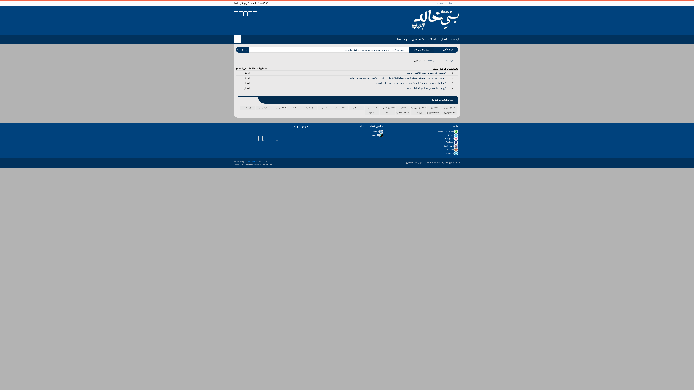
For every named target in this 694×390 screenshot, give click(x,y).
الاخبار (444, 39)
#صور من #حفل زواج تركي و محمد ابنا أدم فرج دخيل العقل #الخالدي (374, 50)
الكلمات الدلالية (433, 60)
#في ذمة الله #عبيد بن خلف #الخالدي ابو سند (426, 73)
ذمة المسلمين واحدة (434, 112)
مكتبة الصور (418, 39)
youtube (450, 149)
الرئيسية (455, 39)
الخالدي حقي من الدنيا (387, 107)
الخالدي (434, 107)
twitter (451, 135)
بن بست (418, 112)
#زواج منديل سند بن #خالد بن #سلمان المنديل (426, 88)
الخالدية (403, 107)
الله (294, 107)
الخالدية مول (449, 107)
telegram (450, 153)
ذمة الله (247, 107)
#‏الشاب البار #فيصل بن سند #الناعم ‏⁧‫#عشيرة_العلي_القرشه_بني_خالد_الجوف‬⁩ (411, 83)
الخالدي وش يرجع (418, 107)
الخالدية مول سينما (372, 107)
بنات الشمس (310, 107)
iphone (376, 131)
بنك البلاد (372, 112)
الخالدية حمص (341, 107)
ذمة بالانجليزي (450, 112)
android (375, 135)
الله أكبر (325, 107)
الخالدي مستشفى (278, 107)
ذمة (387, 112)
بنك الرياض (263, 107)
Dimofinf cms (251, 161)
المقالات (432, 39)
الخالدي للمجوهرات (403, 112)
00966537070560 (446, 131)
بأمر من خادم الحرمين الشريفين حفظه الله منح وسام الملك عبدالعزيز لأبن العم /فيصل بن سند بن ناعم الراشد (397, 78)
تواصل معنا (402, 39)
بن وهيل (356, 107)
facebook (450, 142)
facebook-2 (449, 146)
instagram (449, 138)
